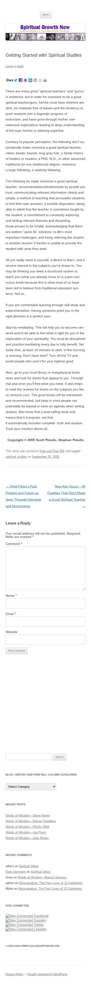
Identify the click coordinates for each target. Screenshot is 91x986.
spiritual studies (16, 456)
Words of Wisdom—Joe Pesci (26, 832)
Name (11, 595)
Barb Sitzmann (16, 872)
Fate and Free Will (52, 451)
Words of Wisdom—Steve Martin (28, 815)
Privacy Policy (14, 974)
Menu (45, 14)
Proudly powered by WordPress (47, 974)
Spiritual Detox (29, 866)
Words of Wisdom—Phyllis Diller (27, 827)
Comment (14, 544)
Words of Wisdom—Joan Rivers (27, 838)
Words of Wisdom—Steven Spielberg (31, 821)
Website (12, 632)
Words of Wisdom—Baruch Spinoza (42, 877)
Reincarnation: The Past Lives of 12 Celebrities (51, 883)
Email (11, 614)
